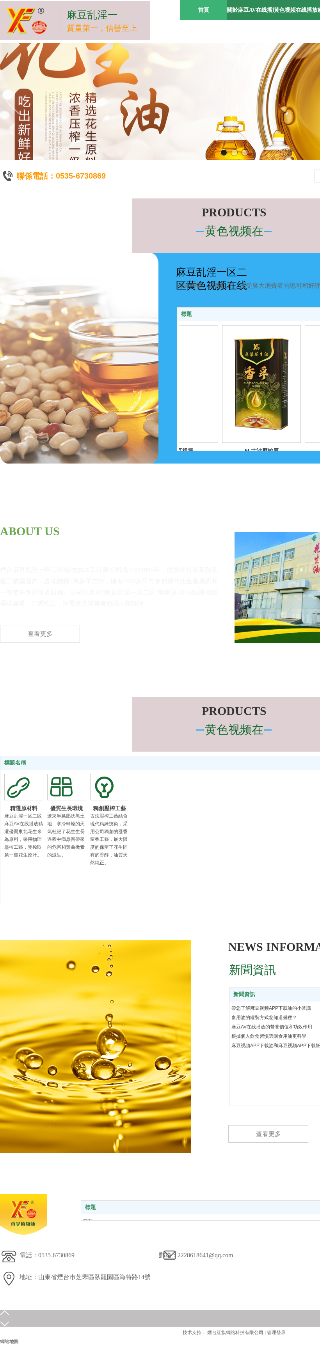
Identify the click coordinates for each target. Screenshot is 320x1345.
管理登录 (276, 1332)
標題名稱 (15, 763)
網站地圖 (9, 1341)
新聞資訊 (244, 994)
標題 (186, 314)
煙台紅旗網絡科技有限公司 (235, 1332)
